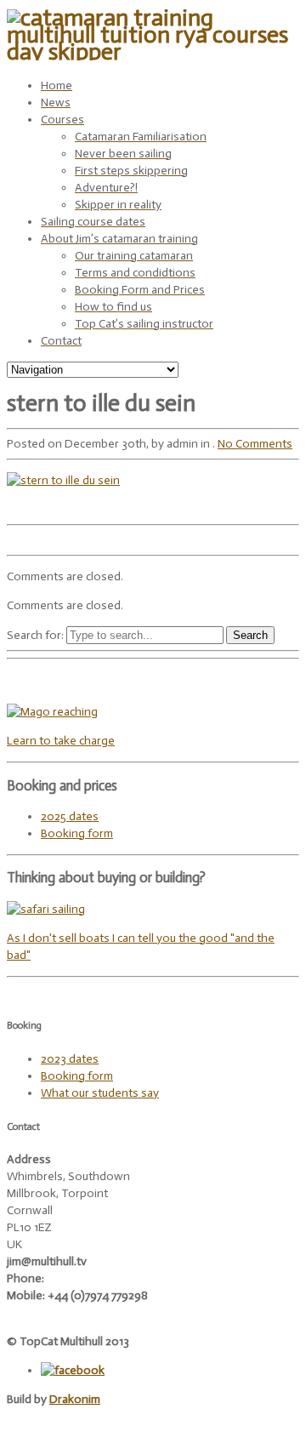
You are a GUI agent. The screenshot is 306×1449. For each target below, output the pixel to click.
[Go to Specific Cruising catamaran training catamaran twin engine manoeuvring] (46, 909)
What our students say (100, 1093)
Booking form (77, 833)
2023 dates (70, 1059)
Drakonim (74, 1399)
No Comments (255, 443)
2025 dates (70, 816)
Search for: (35, 635)
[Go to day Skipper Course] (52, 712)
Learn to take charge (61, 740)
